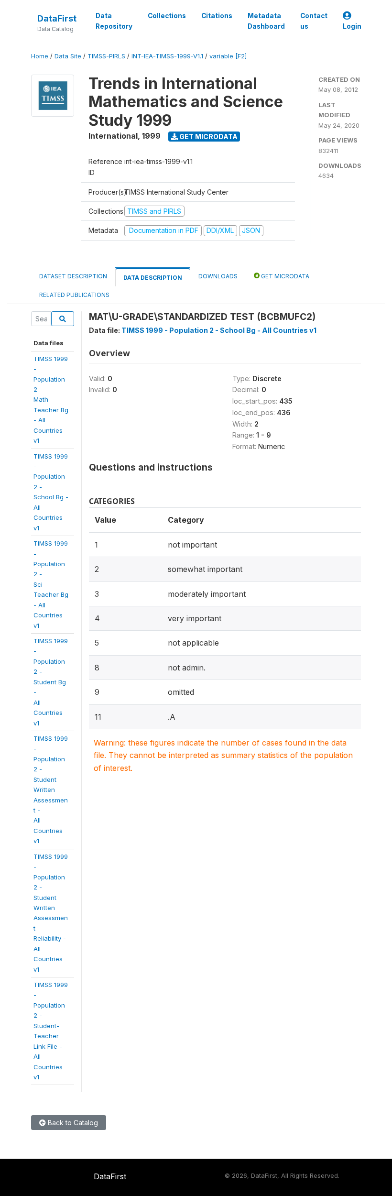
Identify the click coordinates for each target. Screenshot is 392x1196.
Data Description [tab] (152, 277)
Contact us (313, 21)
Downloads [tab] (218, 276)
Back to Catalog (72, 1123)
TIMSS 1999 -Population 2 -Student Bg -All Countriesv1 (50, 682)
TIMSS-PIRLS (106, 56)
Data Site (67, 56)
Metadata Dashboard (266, 21)
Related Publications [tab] (74, 294)
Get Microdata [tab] (284, 276)
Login (352, 26)
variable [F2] (228, 56)
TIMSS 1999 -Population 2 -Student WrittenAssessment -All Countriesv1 (50, 790)
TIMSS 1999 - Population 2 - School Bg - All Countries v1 (218, 330)
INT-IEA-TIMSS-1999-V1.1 (167, 56)
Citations (216, 16)
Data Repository (114, 21)
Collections (167, 16)
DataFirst (56, 18)
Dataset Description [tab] (73, 276)
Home (39, 56)
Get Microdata (208, 136)
